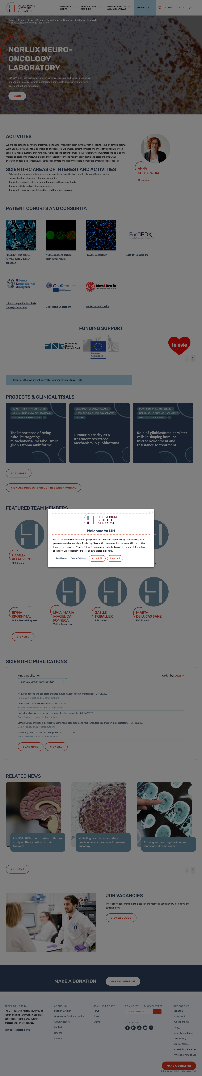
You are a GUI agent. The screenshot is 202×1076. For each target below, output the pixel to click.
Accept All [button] (97, 558)
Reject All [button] (115, 558)
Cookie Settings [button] (78, 558)
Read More (61, 558)
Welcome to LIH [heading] (101, 531)
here (110, 551)
